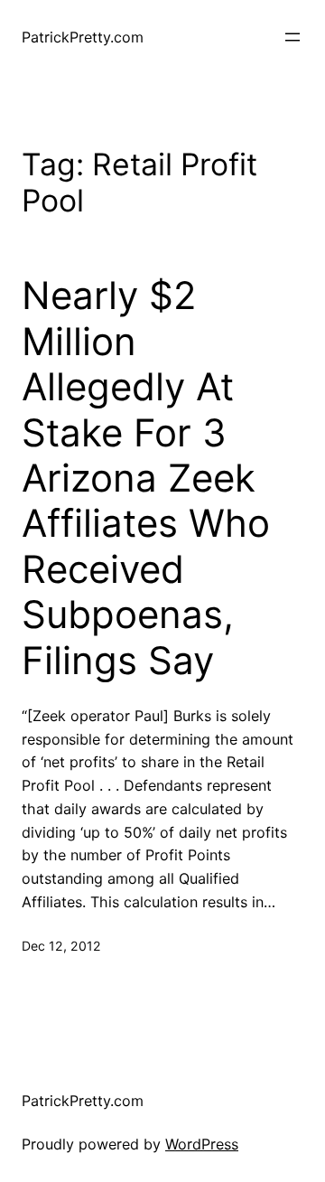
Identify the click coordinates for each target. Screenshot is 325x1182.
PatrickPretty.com (83, 37)
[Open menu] (292, 37)
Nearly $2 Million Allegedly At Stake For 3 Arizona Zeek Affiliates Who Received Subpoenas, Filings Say (146, 477)
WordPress (201, 1144)
